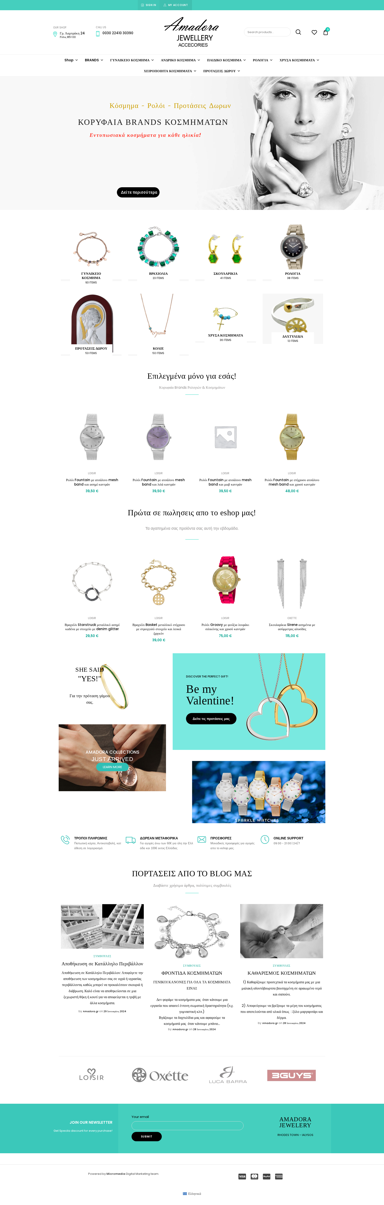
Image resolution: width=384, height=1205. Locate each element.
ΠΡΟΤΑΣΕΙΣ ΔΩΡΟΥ (219, 71)
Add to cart (92, 501)
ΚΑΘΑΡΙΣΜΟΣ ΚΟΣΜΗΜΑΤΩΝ (282, 973)
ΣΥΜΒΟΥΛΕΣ (102, 956)
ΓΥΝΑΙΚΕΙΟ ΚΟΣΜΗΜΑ (130, 60)
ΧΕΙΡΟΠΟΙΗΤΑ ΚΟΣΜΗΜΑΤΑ (168, 71)
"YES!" (89, 678)
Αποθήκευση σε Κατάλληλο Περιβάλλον (102, 963)
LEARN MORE (112, 767)
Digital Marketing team (142, 1174)
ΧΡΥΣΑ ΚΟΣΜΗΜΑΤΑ (297, 60)
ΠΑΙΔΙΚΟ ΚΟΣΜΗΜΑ (224, 60)
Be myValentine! (210, 695)
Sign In (151, 5)
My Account (178, 5)
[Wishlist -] (314, 33)
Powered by (97, 1174)
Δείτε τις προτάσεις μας (211, 719)
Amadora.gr (90, 1011)
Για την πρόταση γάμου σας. (90, 699)
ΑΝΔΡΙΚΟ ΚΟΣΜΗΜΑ (178, 60)
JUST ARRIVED (112, 759)
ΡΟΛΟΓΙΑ (260, 60)
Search (296, 32)
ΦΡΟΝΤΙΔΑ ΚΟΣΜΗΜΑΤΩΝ (192, 973)
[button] (117, 412)
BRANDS (92, 60)
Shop (69, 60)
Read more (92, 645)
